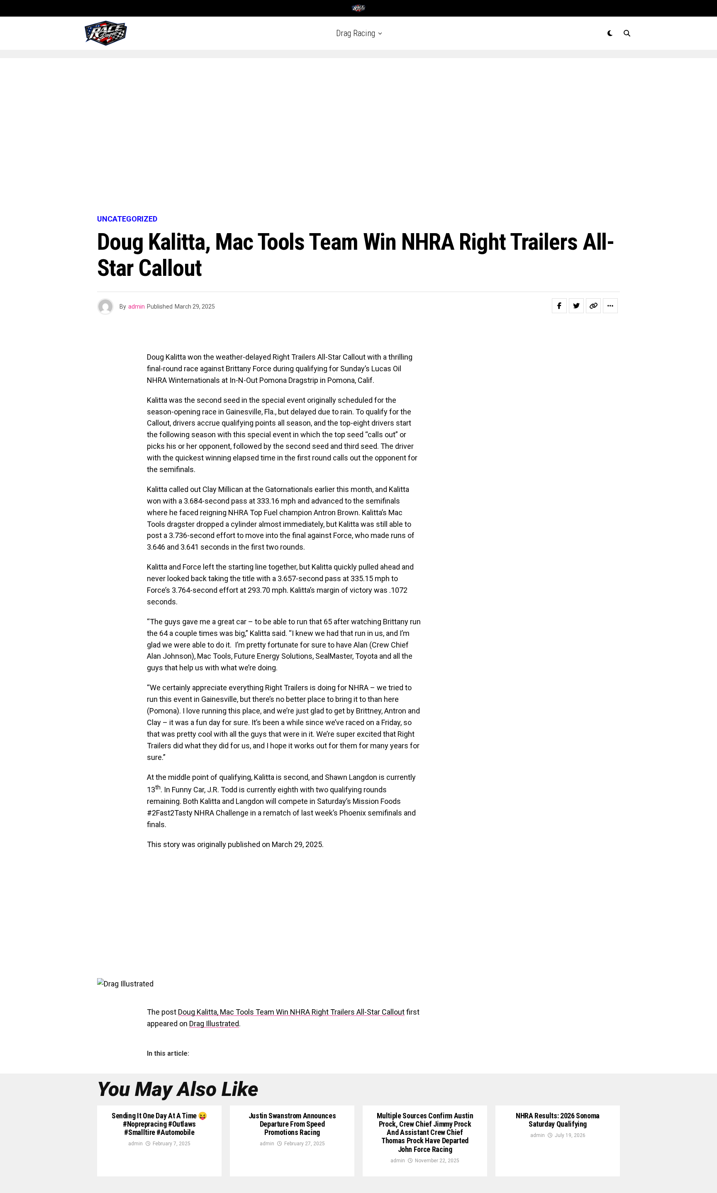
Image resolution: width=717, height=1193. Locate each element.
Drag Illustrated (214, 1023)
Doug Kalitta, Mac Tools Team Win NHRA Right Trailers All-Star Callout (291, 1012)
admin (136, 306)
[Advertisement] (358, 137)
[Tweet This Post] (576, 305)
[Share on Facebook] (559, 305)
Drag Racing (355, 33)
